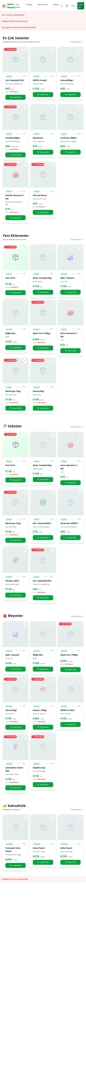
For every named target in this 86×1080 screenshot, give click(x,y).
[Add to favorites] (25, 50)
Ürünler (29, 4)
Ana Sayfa (18, 5)
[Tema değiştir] (62, 6)
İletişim (56, 4)
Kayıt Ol (81, 5)
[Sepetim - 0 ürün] (66, 6)
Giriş (73, 6)
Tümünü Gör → (76, 42)
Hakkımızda (43, 4)
